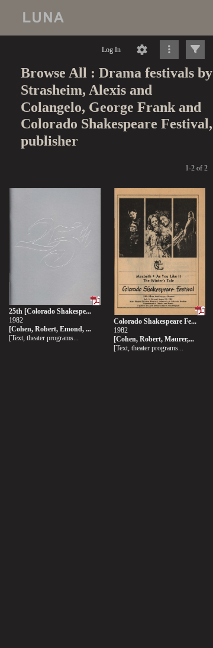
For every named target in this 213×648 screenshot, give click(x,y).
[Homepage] (106, 18)
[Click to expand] (195, 49)
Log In (111, 50)
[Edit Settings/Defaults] (142, 50)
